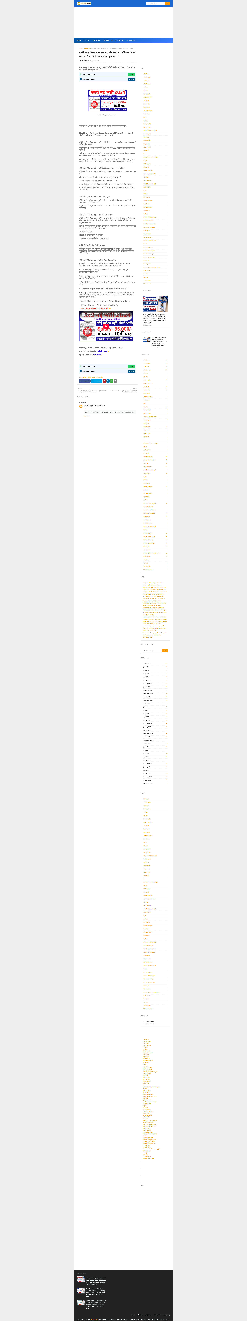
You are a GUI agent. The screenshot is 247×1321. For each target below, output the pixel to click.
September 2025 (155, 700)
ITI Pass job (146, 197)
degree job (146, 144)
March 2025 (155, 720)
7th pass (145, 87)
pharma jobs (146, 234)
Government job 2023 (149, 174)
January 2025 (155, 727)
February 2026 (155, 683)
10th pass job (87, 48)
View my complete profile (149, 1024)
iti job (145, 190)
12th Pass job (91, 377)
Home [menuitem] (79, 40)
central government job (150, 130)
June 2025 (155, 710)
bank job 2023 (147, 124)
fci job (145, 160)
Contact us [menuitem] (119, 40)
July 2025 (155, 707)
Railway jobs (99, 377)
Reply (85, 416)
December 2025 (155, 690)
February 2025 (155, 723)
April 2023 (155, 770)
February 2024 (155, 763)
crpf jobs (146, 137)
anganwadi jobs (147, 110)
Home (80, 48)
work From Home (148, 284)
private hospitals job (149, 257)
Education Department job (150, 157)
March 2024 (155, 760)
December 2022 (155, 783)
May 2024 (155, 753)
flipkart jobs (146, 164)
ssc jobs (145, 277)
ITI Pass (145, 194)
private (145, 244)
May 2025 (155, 713)
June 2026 (155, 670)
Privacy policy (166, 1315)
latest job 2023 (147, 207)
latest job (146, 204)
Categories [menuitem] (130, 40)
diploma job (146, 147)
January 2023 (155, 780)
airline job (146, 100)
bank (144, 117)
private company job (149, 250)
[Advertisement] (123, 22)
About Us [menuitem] (87, 40)
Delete (88, 416)
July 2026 (155, 667)
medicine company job (149, 217)
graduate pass (147, 180)
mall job (145, 214)
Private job (146, 260)
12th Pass (146, 80)
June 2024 (155, 750)
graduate (146, 177)
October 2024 (155, 737)
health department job (149, 184)
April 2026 (155, 677)
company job (147, 134)
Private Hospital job (148, 254)
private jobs (146, 264)
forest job (146, 167)
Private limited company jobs (151, 267)
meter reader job (148, 220)
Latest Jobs (146, 210)
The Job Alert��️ (84, 60)
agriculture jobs (147, 97)
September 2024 (155, 740)
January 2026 (155, 687)
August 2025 (155, 703)
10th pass (146, 74)
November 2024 (155, 733)
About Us (140, 1315)
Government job (147, 170)
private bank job (147, 247)
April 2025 (155, 717)
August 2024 (155, 743)
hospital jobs (147, 187)
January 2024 (155, 767)
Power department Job (149, 240)
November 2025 (155, 693)
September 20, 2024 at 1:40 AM (92, 408)
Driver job (146, 150)
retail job (146, 274)
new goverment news (149, 224)
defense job (146, 140)
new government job (149, 227)
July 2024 (155, 747)
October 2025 (155, 697)
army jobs (146, 114)
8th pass (145, 90)
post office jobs (147, 237)
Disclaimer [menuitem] (96, 40)
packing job (146, 230)
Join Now (131, 74)
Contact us (148, 1315)
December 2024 (155, 730)
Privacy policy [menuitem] (108, 40)
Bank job (145, 120)
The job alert (94, 1319)
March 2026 (155, 680)
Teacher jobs (147, 280)
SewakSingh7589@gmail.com (94, 406)
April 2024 (155, 757)
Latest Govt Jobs (147, 200)
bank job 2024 (147, 127)
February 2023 (155, 777)
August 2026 (155, 663)
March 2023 (155, 773)
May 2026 (155, 673)
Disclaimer (157, 1315)
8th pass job (146, 94)
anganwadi (146, 107)
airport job (146, 104)
